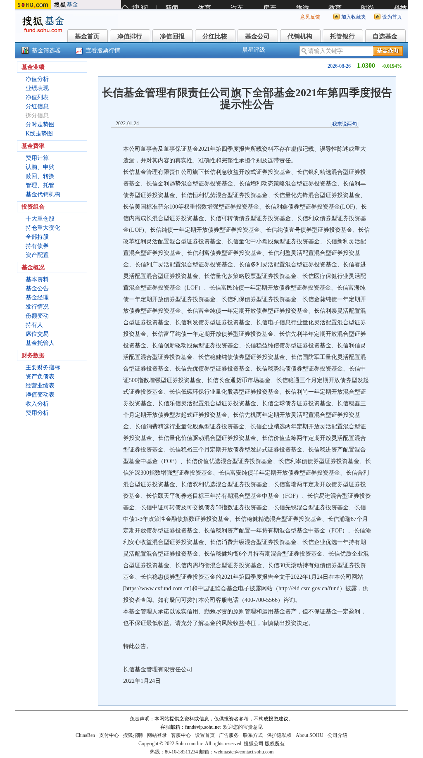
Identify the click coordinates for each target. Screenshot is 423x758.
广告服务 (229, 735)
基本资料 (37, 279)
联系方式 (253, 735)
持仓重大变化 (43, 228)
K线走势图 (39, 134)
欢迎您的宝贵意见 (243, 727)
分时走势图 (40, 124)
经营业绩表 (40, 386)
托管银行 (342, 36)
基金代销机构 (43, 194)
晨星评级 (253, 50)
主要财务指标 (43, 367)
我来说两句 (344, 124)
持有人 (34, 325)
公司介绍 (337, 735)
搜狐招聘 (133, 735)
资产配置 (37, 255)
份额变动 (37, 316)
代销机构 (300, 36)
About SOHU (309, 735)
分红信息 (37, 106)
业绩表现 (37, 88)
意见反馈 (310, 17)
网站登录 (157, 735)
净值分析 (37, 79)
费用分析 (37, 413)
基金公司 (257, 36)
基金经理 (37, 298)
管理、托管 (40, 185)
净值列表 (37, 97)
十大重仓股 (40, 219)
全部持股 (37, 237)
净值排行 (129, 36)
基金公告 (37, 288)
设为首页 (392, 17)
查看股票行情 (103, 51)
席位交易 (37, 334)
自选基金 (385, 36)
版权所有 (275, 743)
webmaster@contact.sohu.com (243, 752)
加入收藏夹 (353, 17)
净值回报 (172, 36)
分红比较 (214, 36)
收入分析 (37, 404)
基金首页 (87, 36)
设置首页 (205, 735)
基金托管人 (40, 343)
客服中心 (181, 735)
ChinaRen (85, 735)
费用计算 (37, 158)
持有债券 (37, 246)
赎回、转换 (40, 176)
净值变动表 (40, 395)
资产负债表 (40, 376)
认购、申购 (40, 167)
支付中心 (109, 735)
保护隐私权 (279, 735)
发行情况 (37, 307)
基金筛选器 (46, 51)
